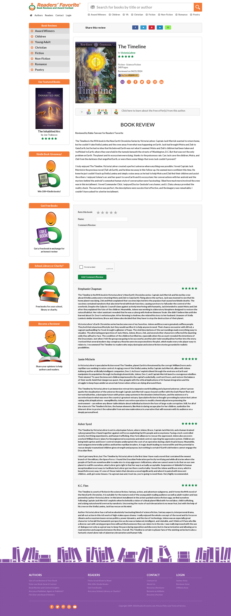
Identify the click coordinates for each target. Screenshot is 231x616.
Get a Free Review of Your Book (43, 580)
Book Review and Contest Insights (44, 587)
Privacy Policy (162, 606)
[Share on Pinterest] (152, 27)
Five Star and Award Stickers (42, 594)
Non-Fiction (167, 14)
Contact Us (152, 580)
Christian (138, 14)
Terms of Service (178, 606)
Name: (81, 219)
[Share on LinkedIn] (160, 27)
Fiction (152, 14)
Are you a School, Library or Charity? (104, 591)
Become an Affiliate (155, 591)
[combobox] (145, 7)
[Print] (168, 27)
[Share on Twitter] (143, 27)
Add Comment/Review (92, 277)
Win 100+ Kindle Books (98, 584)
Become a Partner (155, 594)
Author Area (181, 580)
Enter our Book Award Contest (43, 584)
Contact (59, 15)
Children (116, 14)
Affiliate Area (182, 587)
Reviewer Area (182, 584)
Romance (182, 14)
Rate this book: (85, 212)
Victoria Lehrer (128, 52)
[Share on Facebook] (135, 27)
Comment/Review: (87, 225)
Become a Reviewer (155, 587)
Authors (39, 15)
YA (127, 14)
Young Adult (43, 42)
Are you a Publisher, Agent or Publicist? (46, 591)
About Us (151, 584)
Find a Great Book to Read (99, 580)
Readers (49, 15)
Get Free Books (95, 587)
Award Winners (98, 14)
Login (68, 15)
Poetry (196, 14)
